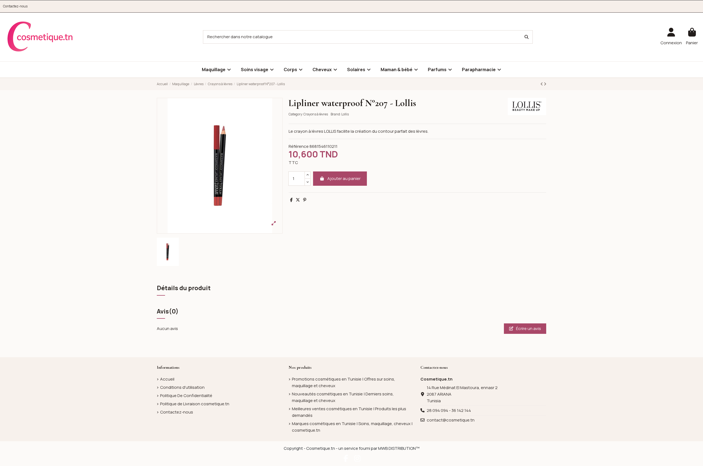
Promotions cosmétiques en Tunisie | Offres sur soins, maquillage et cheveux (343, 382)
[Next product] (545, 84)
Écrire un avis (528, 328)
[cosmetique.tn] (40, 37)
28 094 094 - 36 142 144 (449, 410)
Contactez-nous (15, 6)
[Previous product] (542, 84)
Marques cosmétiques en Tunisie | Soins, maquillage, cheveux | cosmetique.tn (352, 427)
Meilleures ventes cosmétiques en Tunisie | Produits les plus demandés (349, 412)
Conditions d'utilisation (182, 387)
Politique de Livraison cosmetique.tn (194, 404)
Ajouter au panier (344, 178)
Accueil (167, 379)
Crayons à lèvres (315, 114)
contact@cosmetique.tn (451, 420)
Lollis (345, 114)
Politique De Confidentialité (186, 395)
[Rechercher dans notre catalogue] (526, 37)
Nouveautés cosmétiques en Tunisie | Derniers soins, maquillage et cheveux (343, 397)
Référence (299, 146)
